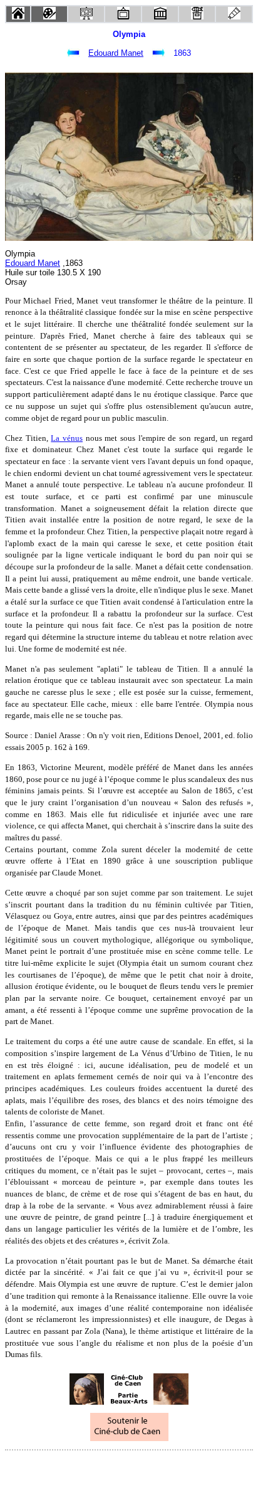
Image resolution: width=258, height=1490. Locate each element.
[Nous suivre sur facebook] (105, 1467)
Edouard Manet (115, 53)
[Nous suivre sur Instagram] (152, 1467)
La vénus (67, 438)
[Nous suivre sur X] (129, 1467)
